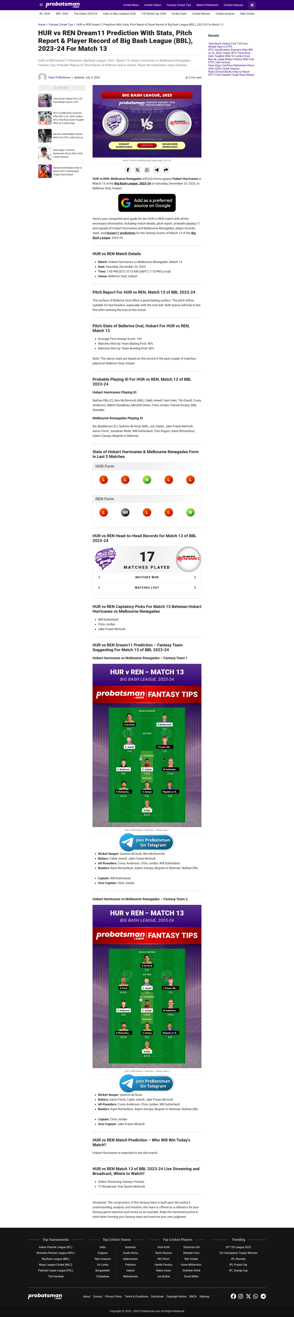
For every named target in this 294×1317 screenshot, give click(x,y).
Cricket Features (233, 5)
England (103, 1253)
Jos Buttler (163, 1276)
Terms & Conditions (136, 1296)
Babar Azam (163, 1270)
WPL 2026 (62, 13)
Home (41, 24)
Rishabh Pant (191, 1253)
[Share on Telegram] (156, 170)
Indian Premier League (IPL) (55, 1247)
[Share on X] (137, 170)
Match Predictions (207, 5)
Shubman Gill (191, 1247)
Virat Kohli (163, 1247)
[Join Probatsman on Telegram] (263, 1298)
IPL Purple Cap (238, 1264)
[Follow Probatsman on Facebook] (234, 1298)
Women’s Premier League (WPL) (56, 1253)
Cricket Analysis (225, 13)
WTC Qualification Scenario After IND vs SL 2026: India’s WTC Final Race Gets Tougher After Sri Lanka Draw (230, 53)
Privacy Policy (113, 1296)
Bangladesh (102, 1270)
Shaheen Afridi (191, 1270)
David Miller (191, 1276)
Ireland (130, 1270)
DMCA (193, 1296)
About (86, 1296)
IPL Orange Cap (238, 1270)
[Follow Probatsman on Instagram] (241, 1298)
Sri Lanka (102, 1264)
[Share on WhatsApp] (147, 170)
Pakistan (130, 1264)
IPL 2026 (44, 13)
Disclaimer (157, 1296)
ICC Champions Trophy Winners (238, 1253)
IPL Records (238, 1259)
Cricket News (131, 5)
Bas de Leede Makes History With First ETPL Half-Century (231, 61)
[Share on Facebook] (128, 170)
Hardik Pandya (163, 1264)
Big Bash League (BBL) (56, 1259)
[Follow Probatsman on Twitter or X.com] (249, 1298)
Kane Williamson (191, 1264)
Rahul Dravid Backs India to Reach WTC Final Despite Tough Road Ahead (67, 171)
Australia (130, 1247)
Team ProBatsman (59, 77)
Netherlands (130, 1276)
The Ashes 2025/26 (85, 13)
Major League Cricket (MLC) (55, 1264)
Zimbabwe (102, 1276)
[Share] (166, 170)
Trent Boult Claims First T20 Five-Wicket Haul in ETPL (228, 45)
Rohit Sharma (163, 1253)
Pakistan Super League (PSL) (55, 1270)
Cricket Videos (152, 5)
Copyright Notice (176, 1296)
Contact (97, 1296)
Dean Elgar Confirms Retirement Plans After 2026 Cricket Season (68, 153)
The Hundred (55, 1276)
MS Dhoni (163, 1259)
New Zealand (103, 1259)
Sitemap (204, 1296)
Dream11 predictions (121, 233)
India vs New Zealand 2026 (119, 13)
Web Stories (247, 13)
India (103, 1247)
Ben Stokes (191, 1259)
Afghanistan (130, 1259)
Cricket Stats (179, 13)
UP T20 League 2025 (238, 1247)
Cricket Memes (201, 13)
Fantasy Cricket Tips (179, 5)
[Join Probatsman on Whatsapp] (256, 1298)
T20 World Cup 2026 (153, 13)
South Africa (130, 1253)
